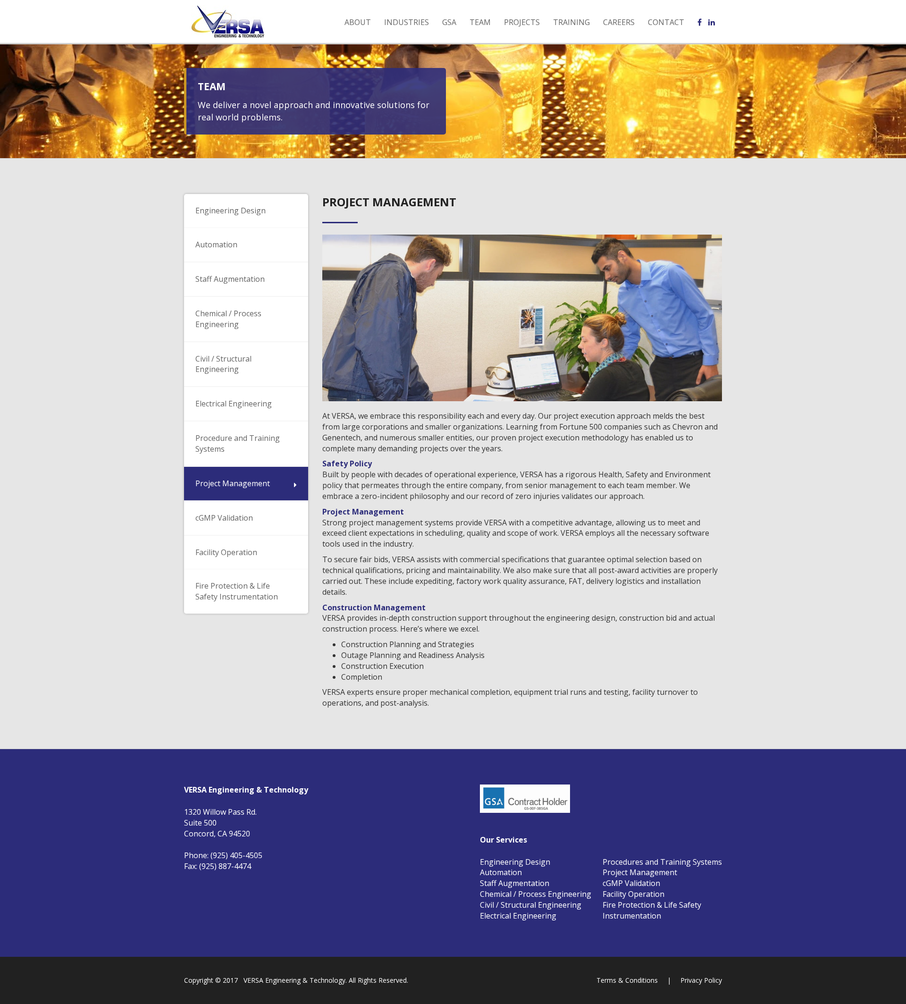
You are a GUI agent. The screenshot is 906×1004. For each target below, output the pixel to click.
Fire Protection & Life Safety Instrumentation (652, 910)
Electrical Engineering (518, 916)
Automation (501, 872)
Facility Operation (633, 894)
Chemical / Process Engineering (535, 894)
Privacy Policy (701, 980)
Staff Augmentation (514, 883)
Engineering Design (515, 862)
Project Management (640, 872)
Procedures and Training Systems (662, 862)
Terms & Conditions (627, 980)
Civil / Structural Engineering (530, 905)
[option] (522, 318)
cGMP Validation (631, 883)
